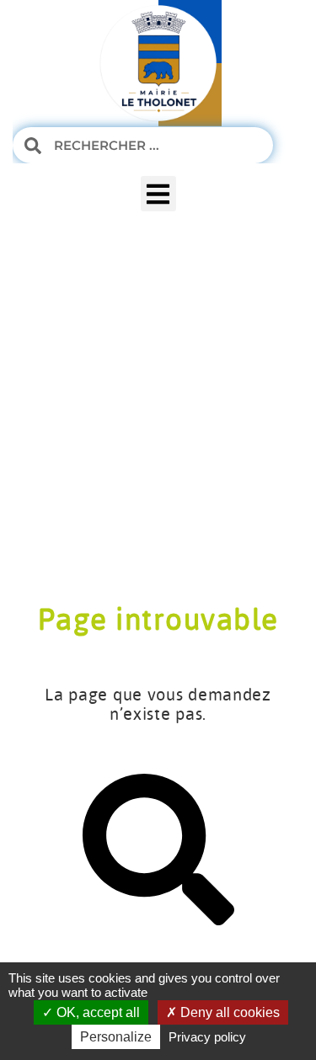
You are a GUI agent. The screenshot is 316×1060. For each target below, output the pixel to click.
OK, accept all (96, 1012)
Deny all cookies (228, 1012)
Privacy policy (207, 1037)
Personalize (116, 1037)
